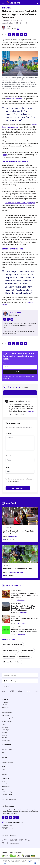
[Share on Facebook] (9, 34)
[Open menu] (3, 2)
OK (35, 863)
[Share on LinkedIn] (17, 34)
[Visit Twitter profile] (3, 817)
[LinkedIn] (8, 319)
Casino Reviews (24, 656)
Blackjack (4, 757)
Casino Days (5, 729)
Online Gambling (27, 650)
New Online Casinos (10, 650)
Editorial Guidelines (7, 712)
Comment (9, 433)
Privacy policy (6, 786)
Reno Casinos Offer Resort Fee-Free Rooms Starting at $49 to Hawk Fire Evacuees (23, 608)
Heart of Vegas (6, 740)
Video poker (5, 760)
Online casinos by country (9, 799)
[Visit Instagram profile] (14, 817)
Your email (6, 363)
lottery (5, 155)
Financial (4, 769)
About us (5, 699)
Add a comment (20, 393)
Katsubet (4, 735)
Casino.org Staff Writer (16, 572)
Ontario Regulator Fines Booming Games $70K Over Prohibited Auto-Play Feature (24, 595)
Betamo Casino (6, 727)
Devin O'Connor (11, 28)
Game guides (6, 744)
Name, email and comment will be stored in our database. (21, 480)
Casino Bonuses (9, 656)
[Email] (11, 319)
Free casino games (7, 749)
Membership (5, 707)
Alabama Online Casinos (11, 662)
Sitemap (4, 789)
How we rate (5, 715)
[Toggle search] (36, 2)
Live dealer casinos (7, 762)
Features (4, 774)
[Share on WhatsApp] (13, 34)
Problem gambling (7, 792)
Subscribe (20, 372)
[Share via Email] (25, 34)
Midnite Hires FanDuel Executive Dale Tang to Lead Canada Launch (24, 631)
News (4, 766)
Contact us (5, 702)
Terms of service (6, 784)
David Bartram (21, 634)
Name (8, 456)
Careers (4, 710)
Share (23, 414)
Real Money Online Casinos (12, 644)
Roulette (4, 755)
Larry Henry (13, 536)
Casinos (4, 772)
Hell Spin (4, 732)
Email (8, 467)
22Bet (3, 724)
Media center (5, 797)
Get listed (4, 704)
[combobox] (20, 675)
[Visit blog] (17, 817)
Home (3, 781)
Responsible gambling (8, 718)
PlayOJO (4, 737)
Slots (3, 752)
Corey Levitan (21, 623)
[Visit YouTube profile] (10, 817)
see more (31, 411)
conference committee (14, 99)
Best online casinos (7, 747)
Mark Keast (20, 600)
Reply (16, 414)
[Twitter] (4, 319)
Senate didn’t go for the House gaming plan (20, 203)
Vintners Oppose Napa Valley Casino (17, 569)
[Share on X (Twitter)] (21, 34)
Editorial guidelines (7, 794)
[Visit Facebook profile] (6, 817)
